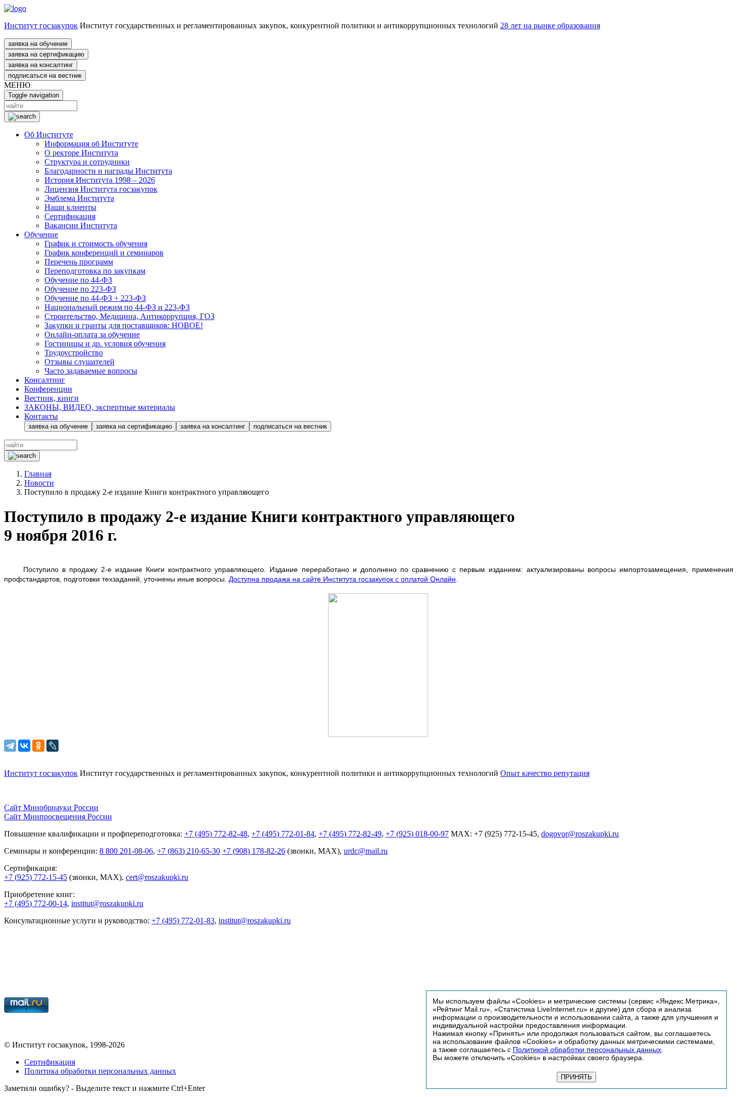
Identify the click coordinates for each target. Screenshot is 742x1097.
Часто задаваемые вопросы (90, 371)
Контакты (41, 416)
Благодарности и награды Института (108, 171)
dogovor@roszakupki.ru (580, 833)
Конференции (48, 389)
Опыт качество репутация (545, 773)
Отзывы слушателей (79, 361)
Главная (37, 473)
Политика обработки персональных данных (100, 1071)
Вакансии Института (80, 225)
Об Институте (48, 134)
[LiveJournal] (52, 746)
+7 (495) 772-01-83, (184, 920)
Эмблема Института (79, 198)
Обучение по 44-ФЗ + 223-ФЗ (95, 298)
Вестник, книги (51, 398)
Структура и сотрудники (87, 162)
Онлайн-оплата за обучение (92, 334)
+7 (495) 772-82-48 (215, 833)
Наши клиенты (70, 207)
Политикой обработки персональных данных (587, 1050)
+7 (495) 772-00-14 (35, 903)
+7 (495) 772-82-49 (350, 833)
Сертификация (69, 216)
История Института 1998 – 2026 (99, 180)
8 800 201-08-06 (126, 851)
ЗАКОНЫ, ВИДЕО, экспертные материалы (99, 407)
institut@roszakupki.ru (107, 903)
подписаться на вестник (45, 75)
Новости (39, 483)
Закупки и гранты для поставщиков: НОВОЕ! (123, 325)
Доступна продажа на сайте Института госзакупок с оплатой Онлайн (342, 579)
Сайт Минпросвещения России (58, 816)
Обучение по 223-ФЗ (80, 289)
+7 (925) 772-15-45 (35, 877)
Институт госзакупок (41, 25)
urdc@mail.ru (366, 851)
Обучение (41, 234)
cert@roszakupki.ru (157, 877)
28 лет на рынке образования (550, 25)
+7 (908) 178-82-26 (253, 851)
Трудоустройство (73, 352)
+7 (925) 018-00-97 (417, 833)
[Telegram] (10, 746)
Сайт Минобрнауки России (51, 807)
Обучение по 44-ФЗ (78, 280)
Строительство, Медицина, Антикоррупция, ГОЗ (129, 316)
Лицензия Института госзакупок (100, 189)
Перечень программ (78, 261)
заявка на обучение (38, 43)
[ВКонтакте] (24, 746)
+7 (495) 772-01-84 (282, 833)
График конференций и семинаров (104, 252)
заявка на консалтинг (40, 65)
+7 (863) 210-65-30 (188, 851)
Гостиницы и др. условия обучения (105, 343)
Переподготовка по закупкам (94, 271)
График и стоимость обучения (95, 243)
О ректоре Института (81, 152)
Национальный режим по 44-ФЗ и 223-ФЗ (117, 307)
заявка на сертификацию (46, 54)
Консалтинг (44, 380)
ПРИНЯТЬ (576, 1077)
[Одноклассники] (38, 746)
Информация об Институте (91, 143)
